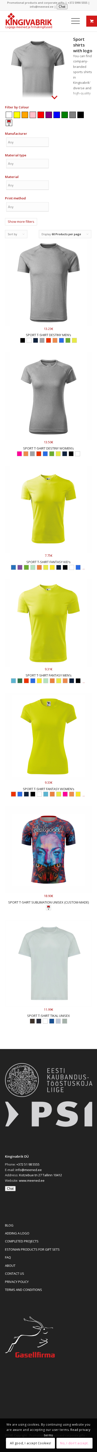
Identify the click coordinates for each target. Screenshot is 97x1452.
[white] (9, 114)
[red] (41, 114)
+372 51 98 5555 (28, 1164)
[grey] (73, 114)
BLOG (9, 1225)
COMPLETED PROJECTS (22, 1241)
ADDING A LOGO (17, 1233)
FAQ (8, 1257)
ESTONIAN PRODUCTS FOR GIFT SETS (32, 1249)
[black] (81, 114)
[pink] (33, 114)
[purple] (49, 114)
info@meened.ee (41, 6)
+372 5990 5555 (77, 2)
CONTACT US (14, 1273)
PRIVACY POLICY (17, 1281)
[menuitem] (73, 21)
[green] (65, 114)
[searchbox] (27, 142)
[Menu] (73, 21)
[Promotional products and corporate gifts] (34, 21)
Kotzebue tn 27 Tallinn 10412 (40, 1175)
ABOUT (10, 1265)
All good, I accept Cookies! (30, 1443)
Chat (62, 6)
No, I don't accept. (74, 1443)
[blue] (57, 114)
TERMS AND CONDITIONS (23, 1289)
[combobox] (27, 142)
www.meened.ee (32, 1180)
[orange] (25, 114)
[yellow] (17, 114)
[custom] (9, 122)
